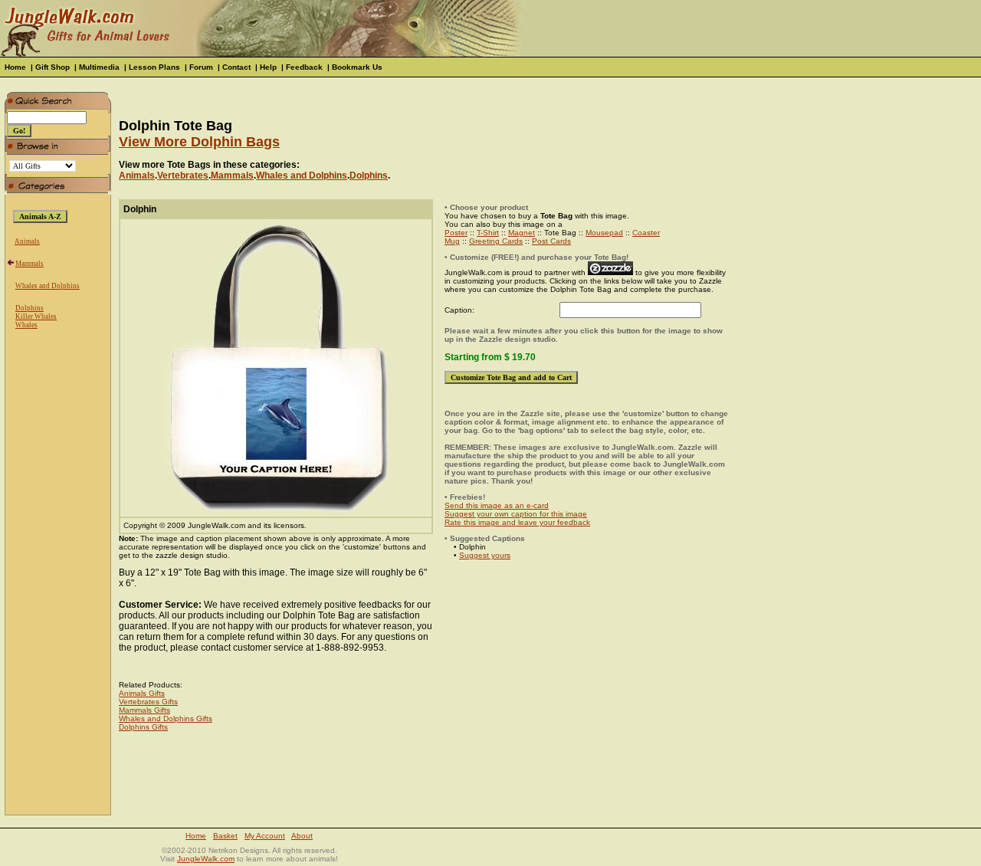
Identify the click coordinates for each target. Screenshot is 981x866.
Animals (27, 241)
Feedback (304, 67)
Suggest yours (484, 555)
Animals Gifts (142, 693)
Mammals (29, 263)
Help (268, 67)
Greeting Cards (496, 241)
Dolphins (29, 308)
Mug (452, 241)
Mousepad (604, 232)
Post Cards (551, 241)
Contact (236, 67)
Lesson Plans (154, 67)
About (302, 836)
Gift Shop (52, 67)
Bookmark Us (357, 67)
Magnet (521, 232)
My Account (264, 836)
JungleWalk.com (206, 859)
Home (15, 67)
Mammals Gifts (144, 710)
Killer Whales (36, 316)
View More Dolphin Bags (199, 141)
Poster (456, 232)
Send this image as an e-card (497, 505)
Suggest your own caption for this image (516, 514)
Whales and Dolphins (47, 286)
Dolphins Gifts (143, 727)
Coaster (646, 232)
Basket (225, 836)
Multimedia (99, 67)
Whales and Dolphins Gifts (165, 718)
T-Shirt (488, 232)
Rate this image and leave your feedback (517, 522)
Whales (26, 325)
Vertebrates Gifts (148, 701)
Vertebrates (182, 175)
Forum (201, 67)
